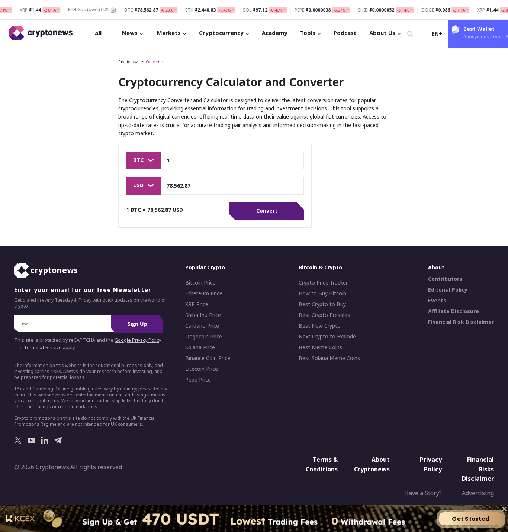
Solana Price (200, 347)
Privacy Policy (431, 464)
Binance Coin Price (207, 358)
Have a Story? (423, 493)
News (130, 32)
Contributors (445, 279)
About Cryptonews (372, 464)
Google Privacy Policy (138, 340)
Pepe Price (198, 380)
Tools (307, 32)
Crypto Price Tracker (323, 283)
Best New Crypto (320, 326)
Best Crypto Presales (324, 315)
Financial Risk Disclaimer (461, 322)
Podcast (345, 32)
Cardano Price (202, 326)
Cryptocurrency (221, 32)
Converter (154, 61)
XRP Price (196, 304)
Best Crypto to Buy (322, 304)
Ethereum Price (203, 293)
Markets (169, 32)
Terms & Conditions (322, 464)
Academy (274, 32)
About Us (382, 32)
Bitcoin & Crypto (320, 267)
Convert (266, 210)
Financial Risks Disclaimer (478, 469)
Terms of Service (43, 347)
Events (437, 301)
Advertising (478, 493)
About (436, 267)
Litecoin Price (201, 369)
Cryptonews (128, 61)
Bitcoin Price (200, 283)
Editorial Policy (447, 290)
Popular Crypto (205, 267)
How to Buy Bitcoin (322, 293)
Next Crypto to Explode (327, 337)
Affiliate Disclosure (453, 311)
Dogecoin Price (203, 337)
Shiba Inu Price (203, 315)
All (98, 33)
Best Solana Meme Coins (329, 358)
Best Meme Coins (320, 347)
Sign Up (137, 323)
